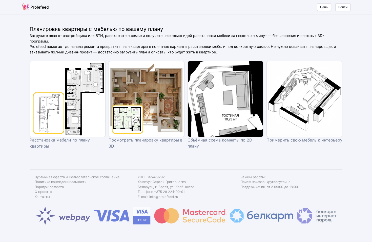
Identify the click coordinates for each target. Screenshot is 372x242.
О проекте (43, 192)
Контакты (42, 197)
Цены (324, 7)
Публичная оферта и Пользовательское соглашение (77, 177)
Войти (342, 7)
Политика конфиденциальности (61, 182)
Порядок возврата (49, 187)
